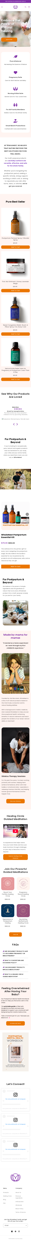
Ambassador (20, 1201)
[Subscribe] (26, 1225)
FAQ (4, 1203)
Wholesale (19, 1205)
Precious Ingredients (19, 1197)
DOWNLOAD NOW (15, 1023)
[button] (2, 7)
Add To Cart (15, 247)
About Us (18, 1192)
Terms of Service (21, 1212)
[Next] (27, 29)
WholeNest (13, 1238)
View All (15, 934)
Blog (4, 1199)
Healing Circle (7, 1196)
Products (6, 1192)
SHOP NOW (9, 39)
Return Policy (19, 1208)
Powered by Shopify (18, 1238)
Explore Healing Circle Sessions (15, 857)
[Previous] (3, 29)
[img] (15, 409)
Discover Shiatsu (15, 801)
